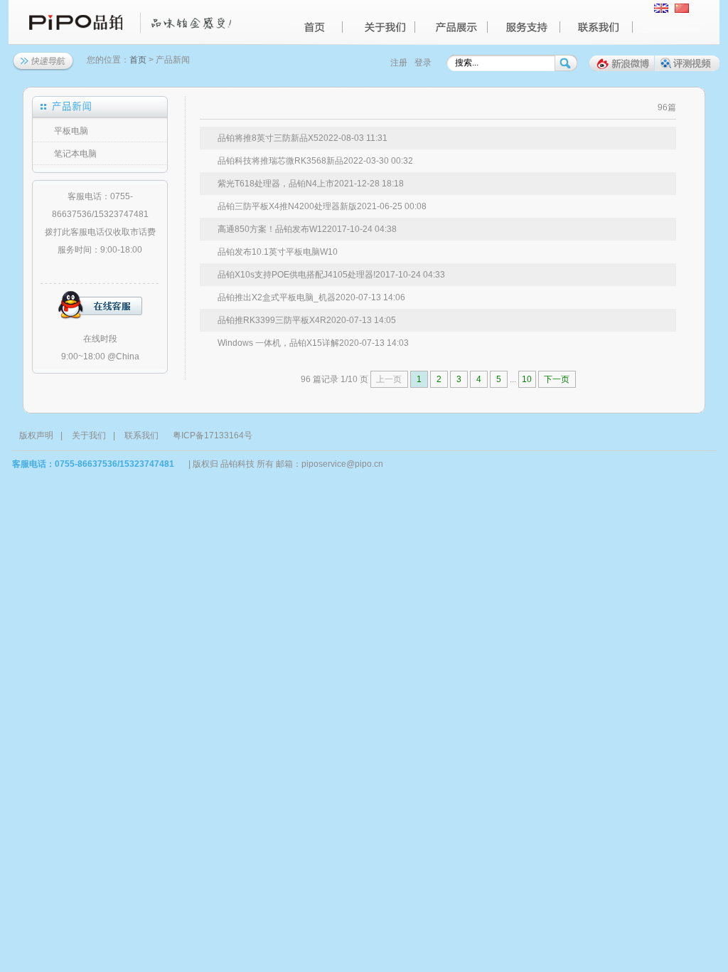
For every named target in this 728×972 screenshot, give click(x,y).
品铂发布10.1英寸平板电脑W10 (278, 252)
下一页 (556, 379)
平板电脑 (71, 131)
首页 (137, 60)
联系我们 (141, 435)
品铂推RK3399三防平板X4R (272, 320)
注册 (398, 63)
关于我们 (89, 435)
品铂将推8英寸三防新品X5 (268, 138)
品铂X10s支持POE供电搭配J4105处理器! (296, 275)
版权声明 (36, 435)
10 (527, 379)
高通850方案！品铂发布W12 (272, 229)
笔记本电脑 (75, 154)
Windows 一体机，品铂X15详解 (278, 343)
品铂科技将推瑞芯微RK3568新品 (280, 161)
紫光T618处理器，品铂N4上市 (276, 184)
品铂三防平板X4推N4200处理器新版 (287, 206)
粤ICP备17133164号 (212, 435)
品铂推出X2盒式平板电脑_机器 (277, 297)
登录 (423, 63)
